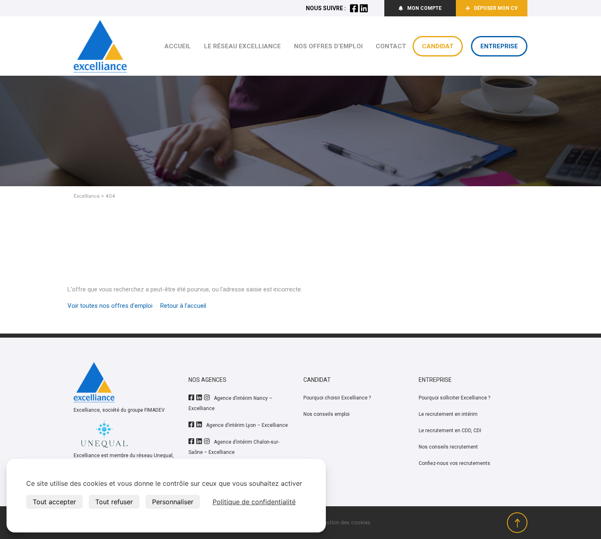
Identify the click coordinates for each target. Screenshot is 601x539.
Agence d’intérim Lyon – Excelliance (247, 425)
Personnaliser (172, 502)
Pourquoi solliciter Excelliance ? (454, 398)
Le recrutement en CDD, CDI (450, 430)
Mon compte (424, 8)
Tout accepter (54, 502)
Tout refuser (114, 502)
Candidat (437, 46)
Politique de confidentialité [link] (254, 502)
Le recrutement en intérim (448, 414)
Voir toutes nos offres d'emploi (109, 305)
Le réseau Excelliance (242, 46)
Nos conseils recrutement (448, 447)
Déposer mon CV (496, 8)
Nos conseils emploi (326, 414)
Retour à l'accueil (183, 305)
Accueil (177, 46)
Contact (391, 46)
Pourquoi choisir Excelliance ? (337, 398)
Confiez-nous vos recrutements (454, 463)
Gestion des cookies (345, 522)
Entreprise (499, 46)
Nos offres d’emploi (328, 46)
